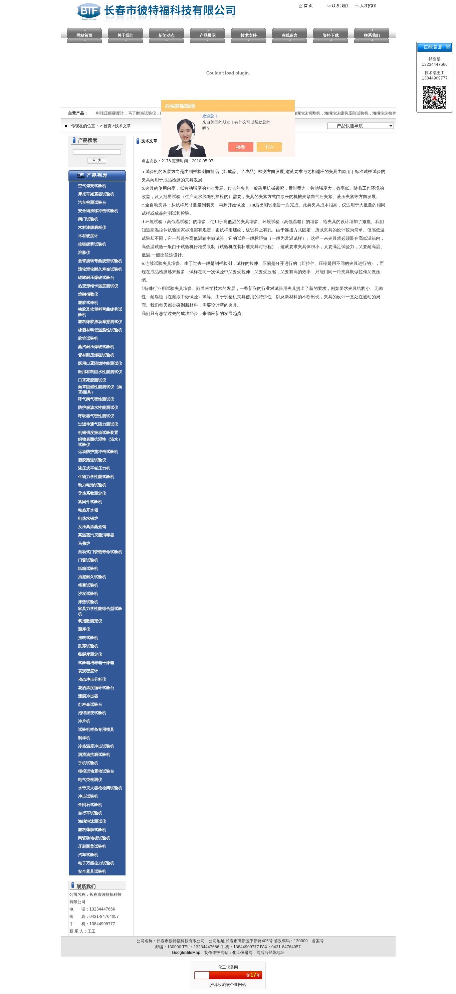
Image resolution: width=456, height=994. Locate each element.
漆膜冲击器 (88, 696)
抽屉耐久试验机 (92, 576)
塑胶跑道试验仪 (92, 460)
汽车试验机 (88, 854)
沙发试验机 (88, 593)
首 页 (308, 5)
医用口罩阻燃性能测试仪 (100, 363)
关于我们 (126, 35)
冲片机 (84, 721)
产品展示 (208, 35)
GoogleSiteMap (186, 952)
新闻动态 (167, 35)
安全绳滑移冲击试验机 (98, 210)
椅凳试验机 (88, 585)
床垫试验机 (88, 602)
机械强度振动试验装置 (98, 432)
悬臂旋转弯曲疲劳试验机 (100, 261)
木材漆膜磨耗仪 (92, 227)
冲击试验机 (88, 796)
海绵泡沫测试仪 (92, 821)
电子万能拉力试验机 (96, 863)
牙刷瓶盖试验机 (92, 846)
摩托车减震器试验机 (96, 194)
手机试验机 (88, 763)
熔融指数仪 (88, 294)
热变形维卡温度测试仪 (98, 286)
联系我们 (340, 5)
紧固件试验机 (90, 501)
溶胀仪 (84, 252)
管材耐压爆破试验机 (96, 355)
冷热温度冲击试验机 (96, 746)
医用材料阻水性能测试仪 (100, 371)
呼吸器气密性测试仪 (96, 415)
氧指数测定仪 (90, 621)
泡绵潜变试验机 (92, 712)
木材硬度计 (88, 235)
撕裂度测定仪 (90, 654)
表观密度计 (88, 671)
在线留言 (290, 35)
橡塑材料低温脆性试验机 (100, 330)
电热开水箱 (88, 510)
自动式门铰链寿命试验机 (100, 551)
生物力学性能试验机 (96, 476)
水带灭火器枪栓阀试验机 (100, 788)
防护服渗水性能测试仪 (98, 407)
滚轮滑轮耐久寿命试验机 (100, 269)
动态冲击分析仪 (92, 679)
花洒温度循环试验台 (96, 687)
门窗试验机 (88, 560)
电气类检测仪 (90, 779)
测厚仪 (84, 629)
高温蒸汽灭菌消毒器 (96, 535)
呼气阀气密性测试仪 (96, 399)
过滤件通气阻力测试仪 (98, 424)
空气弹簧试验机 (92, 185)
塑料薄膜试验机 (92, 829)
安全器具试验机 (92, 871)
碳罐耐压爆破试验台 (96, 277)
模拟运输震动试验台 (96, 771)
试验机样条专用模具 (96, 729)
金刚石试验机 (90, 804)
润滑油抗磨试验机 (94, 754)
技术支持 (249, 35)
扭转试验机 (88, 637)
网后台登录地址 (270, 952)
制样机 (84, 737)
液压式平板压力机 (94, 468)
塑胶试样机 (88, 302)
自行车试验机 (90, 813)
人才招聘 (368, 5)
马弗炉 (84, 543)
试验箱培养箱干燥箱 (96, 662)
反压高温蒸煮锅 (92, 526)
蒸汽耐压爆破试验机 (96, 346)
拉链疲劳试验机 (92, 244)
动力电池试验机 (92, 485)
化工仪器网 (242, 952)
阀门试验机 (88, 219)
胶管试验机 (88, 338)
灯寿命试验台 (90, 704)
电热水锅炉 (88, 518)
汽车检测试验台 (92, 202)
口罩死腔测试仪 (92, 380)
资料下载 (331, 35)
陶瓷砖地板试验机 (94, 838)
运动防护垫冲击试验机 (98, 451)
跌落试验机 (88, 646)
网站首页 (84, 35)
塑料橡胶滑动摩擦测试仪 (100, 321)
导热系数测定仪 (92, 493)
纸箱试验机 (88, 568)
